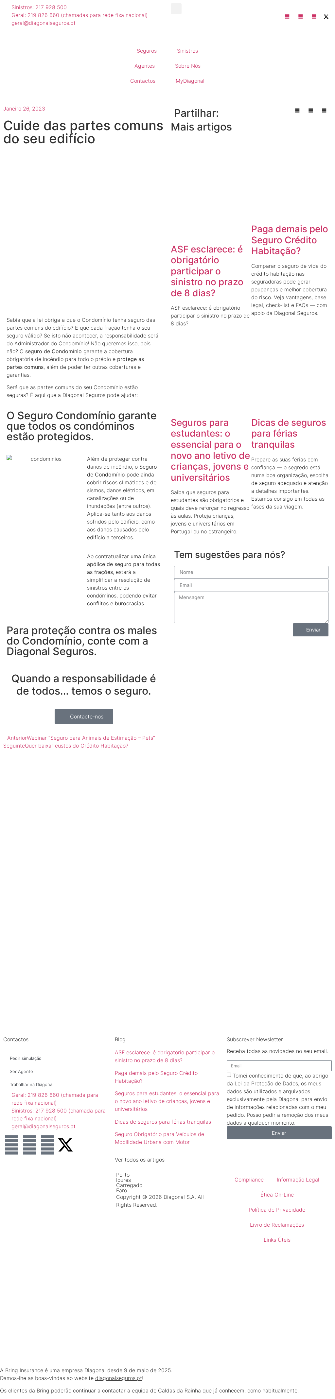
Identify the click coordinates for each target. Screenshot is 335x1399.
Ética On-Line (277, 1194)
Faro (121, 1190)
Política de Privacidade (277, 1209)
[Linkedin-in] (11, 1145)
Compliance (249, 1179)
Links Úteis (277, 1239)
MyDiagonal (190, 81)
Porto (123, 1174)
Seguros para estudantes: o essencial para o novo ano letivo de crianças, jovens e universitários (210, 450)
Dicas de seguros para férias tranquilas (288, 433)
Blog (120, 1039)
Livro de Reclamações (277, 1224)
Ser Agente (21, 1071)
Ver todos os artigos (140, 1159)
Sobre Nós (188, 65)
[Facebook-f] (29, 1145)
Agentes (144, 65)
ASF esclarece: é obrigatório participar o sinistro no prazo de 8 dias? (207, 271)
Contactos (142, 81)
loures (123, 1180)
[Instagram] (47, 1145)
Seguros (147, 50)
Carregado (129, 1185)
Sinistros (187, 50)
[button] (176, 8)
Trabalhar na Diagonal (31, 1084)
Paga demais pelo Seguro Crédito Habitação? (289, 239)
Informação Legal (298, 1179)
